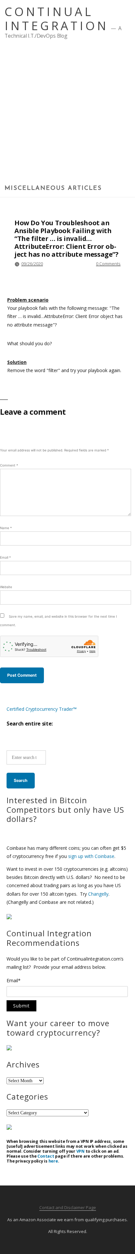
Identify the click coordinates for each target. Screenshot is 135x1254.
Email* (14, 981)
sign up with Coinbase (91, 856)
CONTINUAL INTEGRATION (56, 19)
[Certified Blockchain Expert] (9, 917)
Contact (45, 1156)
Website (6, 587)
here (53, 1161)
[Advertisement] (67, 114)
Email (5, 557)
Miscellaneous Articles (53, 188)
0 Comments (108, 264)
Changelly (98, 894)
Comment (9, 465)
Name (6, 528)
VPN (80, 1151)
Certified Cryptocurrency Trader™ (42, 709)
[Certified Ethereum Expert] (9, 1128)
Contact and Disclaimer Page (67, 1207)
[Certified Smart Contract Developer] (9, 1048)
